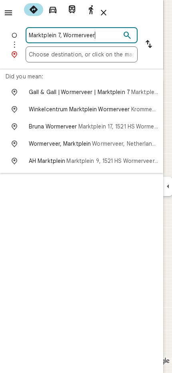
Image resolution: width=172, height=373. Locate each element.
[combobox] (75, 35)
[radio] (33, 10)
